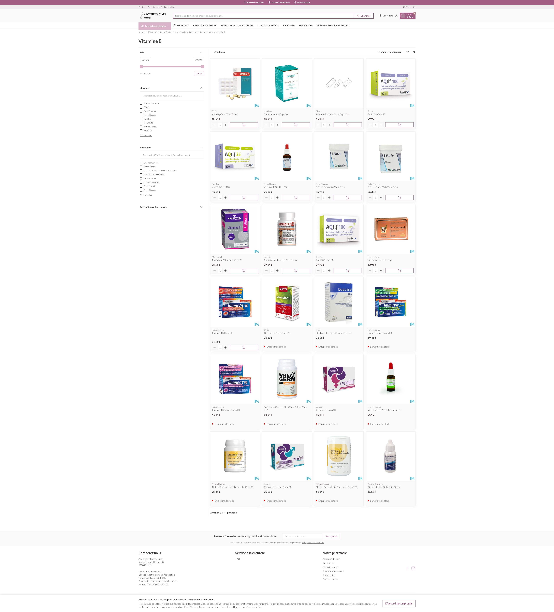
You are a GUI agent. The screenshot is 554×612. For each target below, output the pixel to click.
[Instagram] (413, 568)
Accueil (141, 32)
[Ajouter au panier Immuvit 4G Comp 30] (244, 347)
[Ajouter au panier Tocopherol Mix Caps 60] (296, 124)
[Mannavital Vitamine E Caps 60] (235, 229)
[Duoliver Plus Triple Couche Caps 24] (339, 302)
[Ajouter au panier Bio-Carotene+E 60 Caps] (399, 270)
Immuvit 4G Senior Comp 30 (226, 409)
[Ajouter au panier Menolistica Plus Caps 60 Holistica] (296, 270)
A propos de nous (331, 558)
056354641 (155, 571)
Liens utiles (328, 562)
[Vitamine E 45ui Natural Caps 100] (339, 83)
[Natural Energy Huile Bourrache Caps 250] (339, 456)
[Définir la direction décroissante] (413, 51)
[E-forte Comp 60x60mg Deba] (339, 156)
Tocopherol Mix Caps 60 (276, 114)
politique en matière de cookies (246, 607)
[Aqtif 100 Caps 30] (339, 229)
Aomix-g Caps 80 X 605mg (224, 114)
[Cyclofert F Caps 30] (339, 379)
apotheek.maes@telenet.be (161, 574)
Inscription (331, 536)
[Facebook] (407, 568)
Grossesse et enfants (268, 25)
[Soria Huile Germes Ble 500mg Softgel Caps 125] (287, 379)
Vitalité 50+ (289, 25)
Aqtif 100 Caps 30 (325, 260)
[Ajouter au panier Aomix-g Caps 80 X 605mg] (244, 124)
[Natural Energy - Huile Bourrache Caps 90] (235, 456)
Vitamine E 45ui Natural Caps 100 (332, 114)
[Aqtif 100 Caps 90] (390, 83)
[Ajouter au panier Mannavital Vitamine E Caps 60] (244, 270)
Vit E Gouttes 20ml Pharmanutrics (384, 409)
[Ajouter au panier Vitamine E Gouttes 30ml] (296, 197)
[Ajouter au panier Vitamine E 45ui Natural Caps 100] (348, 124)
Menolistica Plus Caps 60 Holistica (280, 260)
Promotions (183, 25)
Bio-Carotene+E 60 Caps (380, 260)
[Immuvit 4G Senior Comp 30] (235, 379)
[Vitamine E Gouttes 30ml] (287, 156)
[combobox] (263, 16)
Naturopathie (305, 25)
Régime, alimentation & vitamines (237, 25)
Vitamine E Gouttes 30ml (276, 187)
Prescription (169, 7)
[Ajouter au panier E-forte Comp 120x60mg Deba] (399, 197)
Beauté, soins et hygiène (204, 25)
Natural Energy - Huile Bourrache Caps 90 (232, 487)
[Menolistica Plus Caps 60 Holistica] (287, 229)
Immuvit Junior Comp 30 (380, 332)
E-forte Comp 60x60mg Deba (330, 187)
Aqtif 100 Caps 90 (376, 114)
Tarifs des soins (330, 579)
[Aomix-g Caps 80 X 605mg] (235, 83)
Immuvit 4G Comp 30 (222, 332)
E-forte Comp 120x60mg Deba (383, 187)
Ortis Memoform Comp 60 (277, 332)
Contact (142, 7)
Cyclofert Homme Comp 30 (278, 487)
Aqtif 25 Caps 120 (221, 187)
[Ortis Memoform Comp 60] (287, 302)
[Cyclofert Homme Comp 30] (287, 456)
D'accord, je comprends (398, 603)
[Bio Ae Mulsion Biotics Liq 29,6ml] (390, 456)
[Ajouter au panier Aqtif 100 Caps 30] (348, 270)
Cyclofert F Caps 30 (326, 409)
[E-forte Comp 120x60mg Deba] (390, 156)
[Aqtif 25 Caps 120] (235, 156)
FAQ (237, 558)
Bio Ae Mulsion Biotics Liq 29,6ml (384, 487)
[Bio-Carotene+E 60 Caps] (390, 229)
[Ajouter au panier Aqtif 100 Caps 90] (399, 124)
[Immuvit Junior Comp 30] (390, 302)
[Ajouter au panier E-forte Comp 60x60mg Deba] (348, 197)
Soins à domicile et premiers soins (333, 25)
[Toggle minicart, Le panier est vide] (402, 15)
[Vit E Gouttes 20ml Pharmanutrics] (390, 379)
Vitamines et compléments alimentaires (196, 32)
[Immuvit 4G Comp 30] (235, 302)
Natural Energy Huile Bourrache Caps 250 (336, 487)
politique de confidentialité (313, 542)
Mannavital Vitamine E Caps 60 (227, 260)
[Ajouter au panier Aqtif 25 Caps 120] (244, 197)
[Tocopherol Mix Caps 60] (287, 83)
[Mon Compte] (396, 15)
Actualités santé (155, 7)
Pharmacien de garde (333, 571)
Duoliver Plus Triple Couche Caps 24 (333, 332)
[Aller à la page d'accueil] (152, 16)
